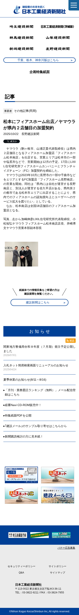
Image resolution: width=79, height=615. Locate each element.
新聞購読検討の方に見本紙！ (24, 436)
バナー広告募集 (66, 547)
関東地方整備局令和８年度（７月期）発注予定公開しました (39, 349)
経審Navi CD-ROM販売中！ (23, 405)
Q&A (21, 572)
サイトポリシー (57, 566)
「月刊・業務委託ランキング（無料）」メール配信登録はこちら (40, 392)
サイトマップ (57, 572)
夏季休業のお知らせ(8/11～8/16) (24, 379)
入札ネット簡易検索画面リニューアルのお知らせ (35, 365)
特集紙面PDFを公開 (18, 415)
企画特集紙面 (39, 72)
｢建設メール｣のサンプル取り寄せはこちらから (36, 426)
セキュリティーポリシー (21, 566)
